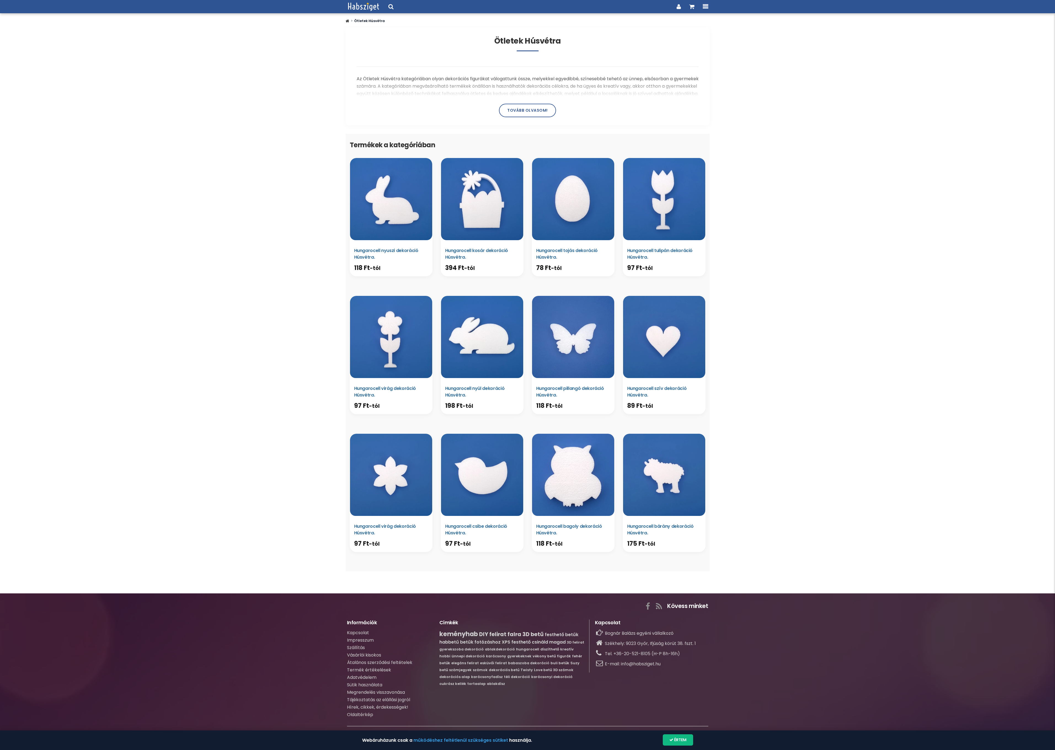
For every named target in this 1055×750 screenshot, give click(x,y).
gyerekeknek (519, 656)
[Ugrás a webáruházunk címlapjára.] (363, 6)
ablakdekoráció (500, 649)
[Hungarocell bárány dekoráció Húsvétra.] (664, 475)
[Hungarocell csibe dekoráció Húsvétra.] (482, 475)
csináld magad (549, 642)
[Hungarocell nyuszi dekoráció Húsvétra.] (391, 199)
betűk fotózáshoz (480, 642)
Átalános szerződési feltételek (379, 662)
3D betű (533, 634)
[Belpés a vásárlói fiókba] (678, 6)
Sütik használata (364, 685)
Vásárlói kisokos (364, 655)
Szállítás (356, 647)
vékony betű (544, 656)
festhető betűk (561, 634)
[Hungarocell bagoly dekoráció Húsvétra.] (573, 475)
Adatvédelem (361, 677)
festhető (521, 642)
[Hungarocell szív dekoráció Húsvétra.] (664, 337)
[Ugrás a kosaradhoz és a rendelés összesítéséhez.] (692, 6)
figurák (564, 656)
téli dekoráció (517, 676)
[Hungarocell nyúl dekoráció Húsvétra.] (482, 337)
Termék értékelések (369, 670)
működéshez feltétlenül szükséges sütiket (460, 740)
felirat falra (505, 634)
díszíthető (549, 649)
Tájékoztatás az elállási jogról (378, 700)
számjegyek (460, 670)
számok (480, 670)
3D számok (563, 670)
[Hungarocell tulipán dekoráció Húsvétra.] (664, 199)
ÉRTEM (680, 740)
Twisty (526, 670)
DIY (483, 634)
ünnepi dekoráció (468, 656)
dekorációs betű (504, 670)
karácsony (496, 656)
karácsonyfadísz (487, 676)
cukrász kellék (452, 683)
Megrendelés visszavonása (376, 692)
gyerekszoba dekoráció (461, 649)
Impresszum (360, 640)
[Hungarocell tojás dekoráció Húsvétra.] (573, 199)
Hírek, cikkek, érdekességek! (377, 707)
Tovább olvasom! (527, 110)
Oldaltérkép (360, 714)
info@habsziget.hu (641, 664)
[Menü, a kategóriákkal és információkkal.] (705, 6)
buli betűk (560, 663)
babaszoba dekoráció (528, 663)
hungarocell (527, 649)
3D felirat (575, 642)
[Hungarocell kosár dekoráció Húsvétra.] (482, 199)
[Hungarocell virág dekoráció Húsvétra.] (391, 337)
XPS (506, 642)
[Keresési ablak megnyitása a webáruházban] (391, 6)
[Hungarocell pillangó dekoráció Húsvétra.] (573, 337)
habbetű (449, 642)
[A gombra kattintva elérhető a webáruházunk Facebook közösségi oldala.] (648, 605)
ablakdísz (496, 683)
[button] (347, 21)
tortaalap (476, 683)
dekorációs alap (454, 676)
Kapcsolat (358, 633)
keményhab (458, 634)
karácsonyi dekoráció (552, 676)
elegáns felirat (465, 663)
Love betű (543, 670)
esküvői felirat (493, 663)
